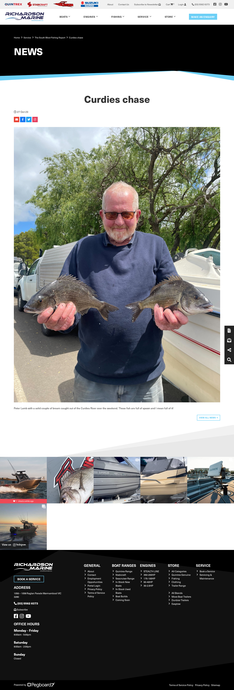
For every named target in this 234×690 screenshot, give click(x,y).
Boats (64, 16)
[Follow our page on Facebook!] (215, 4)
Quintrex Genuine (181, 575)
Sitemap (215, 685)
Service (203, 565)
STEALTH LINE (151, 571)
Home (17, 37)
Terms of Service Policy (181, 685)
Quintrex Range (124, 571)
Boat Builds (122, 596)
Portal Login (94, 585)
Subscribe (22, 609)
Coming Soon (123, 600)
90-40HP (148, 582)
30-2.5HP (148, 585)
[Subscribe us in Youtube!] (29, 617)
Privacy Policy (95, 589)
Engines (148, 565)
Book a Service (28, 579)
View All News (207, 417)
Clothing (176, 582)
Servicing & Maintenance (207, 576)
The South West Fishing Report (50, 37)
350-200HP (149, 575)
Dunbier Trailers (180, 600)
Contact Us (123, 4)
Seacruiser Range (125, 578)
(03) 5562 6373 (27, 603)
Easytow (176, 604)
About (110, 4)
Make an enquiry (203, 16)
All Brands (177, 593)
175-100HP (149, 578)
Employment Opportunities (95, 580)
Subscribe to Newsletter (146, 4)
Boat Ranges (124, 565)
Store (169, 16)
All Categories (179, 571)
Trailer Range (179, 585)
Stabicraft (121, 575)
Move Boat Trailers (181, 596)
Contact (92, 575)
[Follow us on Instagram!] (22, 617)
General (92, 565)
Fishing (116, 16)
